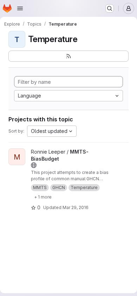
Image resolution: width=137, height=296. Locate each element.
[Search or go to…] (109, 8)
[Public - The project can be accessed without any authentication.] (34, 165)
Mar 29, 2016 (76, 207)
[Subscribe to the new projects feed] (68, 56)
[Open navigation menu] (20, 8)
